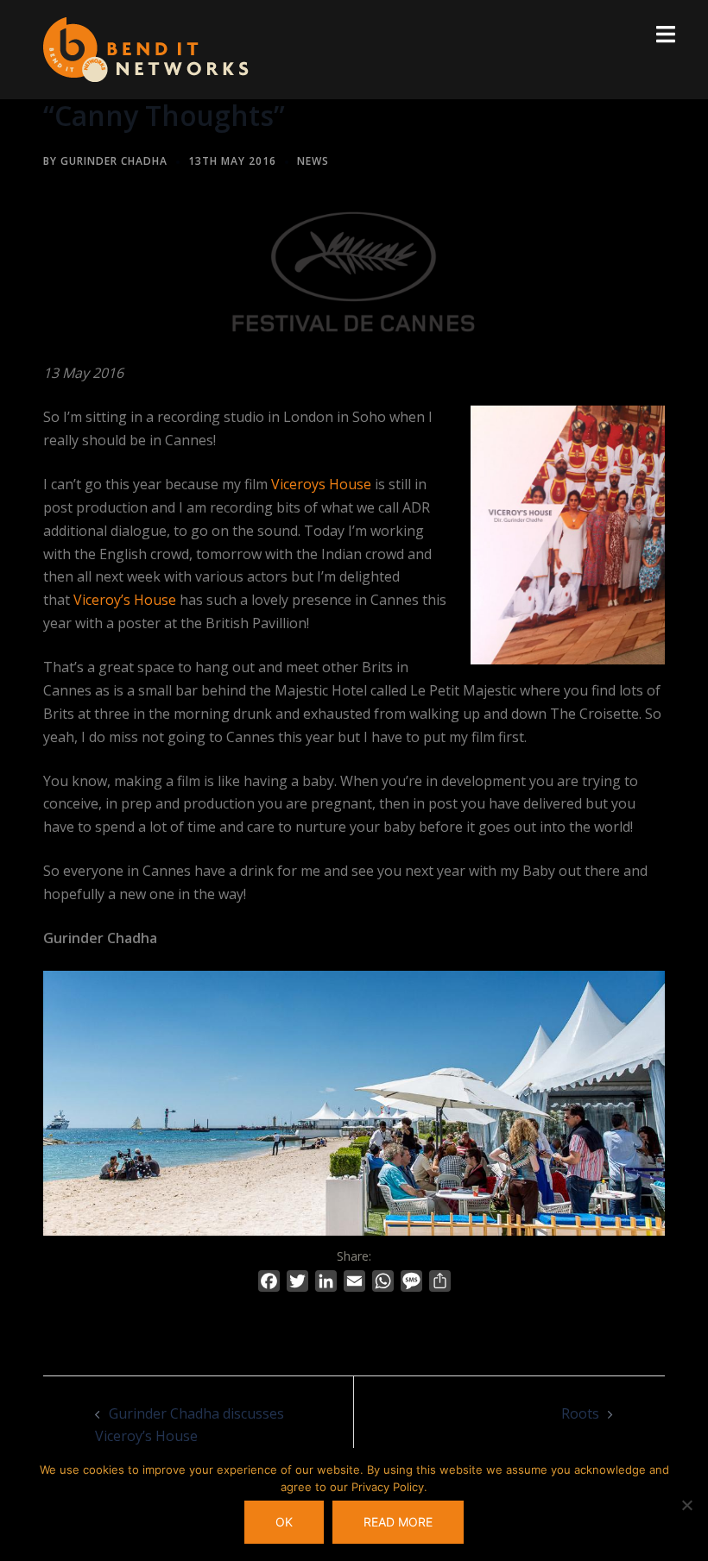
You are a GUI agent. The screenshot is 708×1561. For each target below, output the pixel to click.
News (313, 161)
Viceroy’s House (124, 599)
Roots (580, 1413)
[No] (686, 1505)
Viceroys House (321, 484)
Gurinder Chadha (114, 161)
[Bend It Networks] (146, 48)
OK (284, 1521)
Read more (398, 1521)
